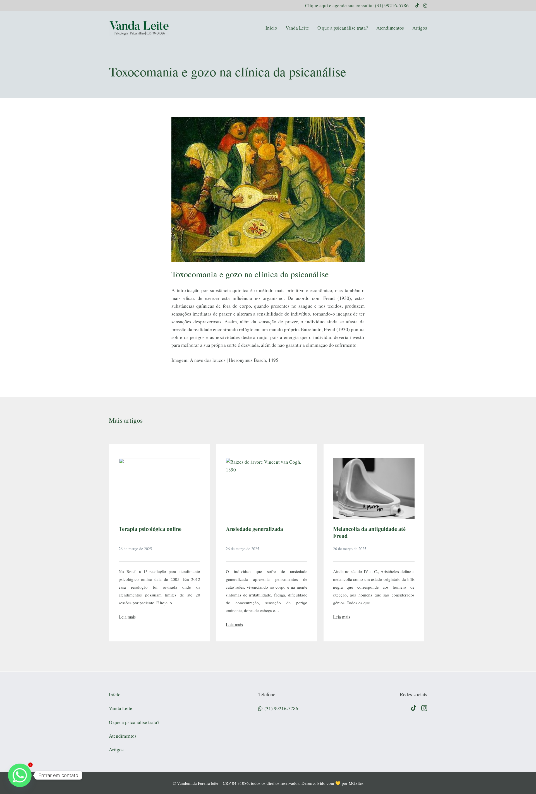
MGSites (356, 783)
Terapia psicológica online (150, 528)
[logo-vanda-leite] (139, 28)
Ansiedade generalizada (254, 528)
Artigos (116, 749)
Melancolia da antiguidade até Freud (369, 532)
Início (115, 694)
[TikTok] (417, 5)
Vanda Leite (120, 708)
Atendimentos (123, 736)
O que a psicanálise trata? (134, 722)
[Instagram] (425, 5)
